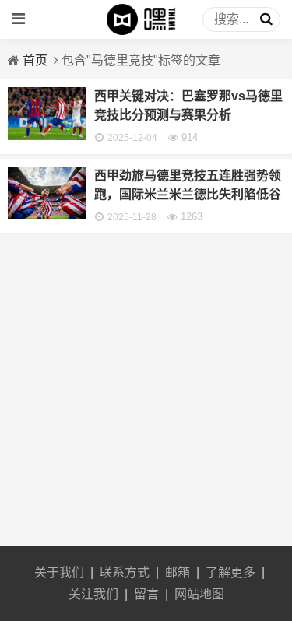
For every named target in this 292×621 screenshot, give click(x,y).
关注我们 (93, 594)
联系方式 (125, 572)
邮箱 (177, 572)
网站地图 (199, 594)
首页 (35, 60)
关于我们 (59, 572)
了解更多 (230, 572)
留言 (146, 594)
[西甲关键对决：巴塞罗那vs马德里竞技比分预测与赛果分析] (47, 135)
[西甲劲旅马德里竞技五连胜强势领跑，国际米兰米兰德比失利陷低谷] (47, 215)
